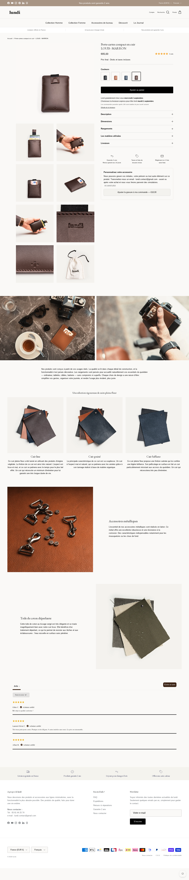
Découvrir (123, 23)
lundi (14, 856)
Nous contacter (99, 813)
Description (106, 114)
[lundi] (14, 12)
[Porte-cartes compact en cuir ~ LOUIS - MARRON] (136, 76)
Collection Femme (77, 23)
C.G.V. (158, 855)
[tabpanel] (94, 720)
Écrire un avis (169, 685)
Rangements (106, 129)
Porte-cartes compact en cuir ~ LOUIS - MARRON (31, 38)
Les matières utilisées (111, 136)
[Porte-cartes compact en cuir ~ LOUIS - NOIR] (105, 76)
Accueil (9, 38)
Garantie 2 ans (99, 809)
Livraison (105, 143)
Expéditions (98, 801)
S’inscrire (138, 821)
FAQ (95, 797)
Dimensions (106, 121)
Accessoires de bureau (102, 23)
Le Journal (139, 23)
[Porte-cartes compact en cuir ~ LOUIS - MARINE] (126, 76)
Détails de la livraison (108, 107)
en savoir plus (110, 185)
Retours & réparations (102, 805)
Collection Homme (54, 23)
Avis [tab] (16, 686)
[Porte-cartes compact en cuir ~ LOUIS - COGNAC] (115, 76)
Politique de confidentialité (173, 855)
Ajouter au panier (137, 90)
